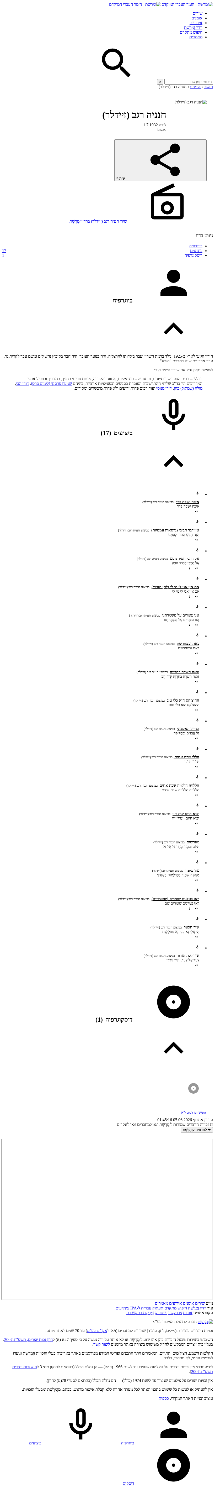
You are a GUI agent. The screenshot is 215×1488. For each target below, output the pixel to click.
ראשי (208, 87)
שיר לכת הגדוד (188, 955)
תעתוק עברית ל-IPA (146, 1308)
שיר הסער (191, 927)
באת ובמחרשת (188, 643)
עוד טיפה (192, 870)
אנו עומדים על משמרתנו (180, 615)
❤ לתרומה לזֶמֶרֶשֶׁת (197, 1130)
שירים (197, 13)
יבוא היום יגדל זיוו (186, 814)
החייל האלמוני (188, 729)
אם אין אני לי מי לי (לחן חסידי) (175, 587)
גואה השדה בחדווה (184, 672)
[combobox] (188, 82)
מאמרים (195, 37)
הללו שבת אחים (186, 757)
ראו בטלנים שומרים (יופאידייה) (175, 899)
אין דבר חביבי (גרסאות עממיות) (175, 530)
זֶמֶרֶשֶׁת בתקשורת (140, 1313)
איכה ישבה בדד (187, 502)
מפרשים (193, 842)
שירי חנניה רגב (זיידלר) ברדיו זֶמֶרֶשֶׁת (98, 221)
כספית (164, 1398)
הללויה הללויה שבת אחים (179, 785)
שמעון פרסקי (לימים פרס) (51, 383)
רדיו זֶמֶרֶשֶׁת (193, 27)
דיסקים (128, 1483)
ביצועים (102, 250)
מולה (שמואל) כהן (188, 388)
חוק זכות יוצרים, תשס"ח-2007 (28, 1339)
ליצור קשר (101, 1344)
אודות (187, 1313)
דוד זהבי (22, 383)
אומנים (196, 18)
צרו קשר (175, 1313)
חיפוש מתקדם (191, 32)
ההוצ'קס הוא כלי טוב (183, 700)
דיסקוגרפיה (102, 255)
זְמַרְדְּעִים (122, 1308)
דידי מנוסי (164, 388)
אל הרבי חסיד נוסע (184, 558)
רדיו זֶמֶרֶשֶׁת (197, 1308)
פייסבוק (161, 1313)
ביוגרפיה (195, 246)
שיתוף (121, 178)
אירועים (196, 22)
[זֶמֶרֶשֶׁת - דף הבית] (205, 1321)
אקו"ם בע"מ (97, 1330)
